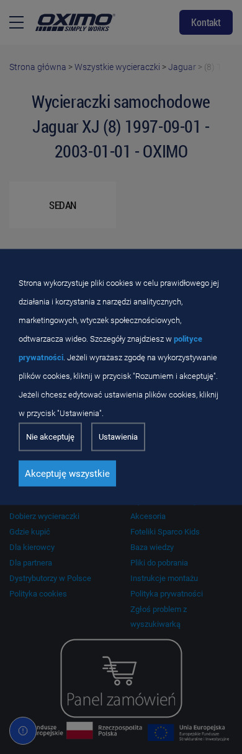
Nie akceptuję (50, 436)
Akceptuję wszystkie (67, 473)
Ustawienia (118, 436)
